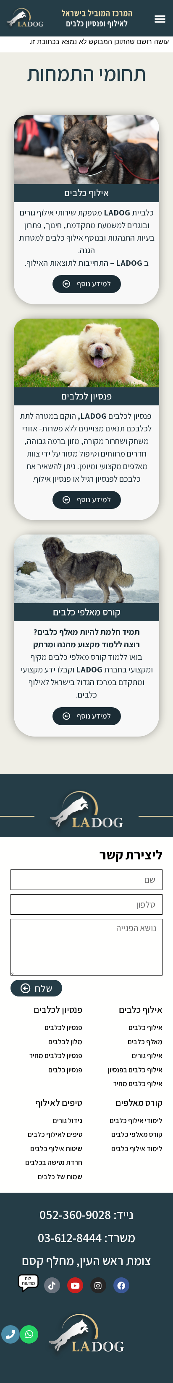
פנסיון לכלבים (86, 396)
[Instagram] (98, 1285)
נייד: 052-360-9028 (86, 1214)
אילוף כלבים (86, 193)
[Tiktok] (52, 1285)
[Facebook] (121, 1285)
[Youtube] (75, 1285)
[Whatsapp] (29, 1334)
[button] (160, 18)
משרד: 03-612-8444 (86, 1237)
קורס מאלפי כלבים (87, 612)
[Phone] (10, 1334)
